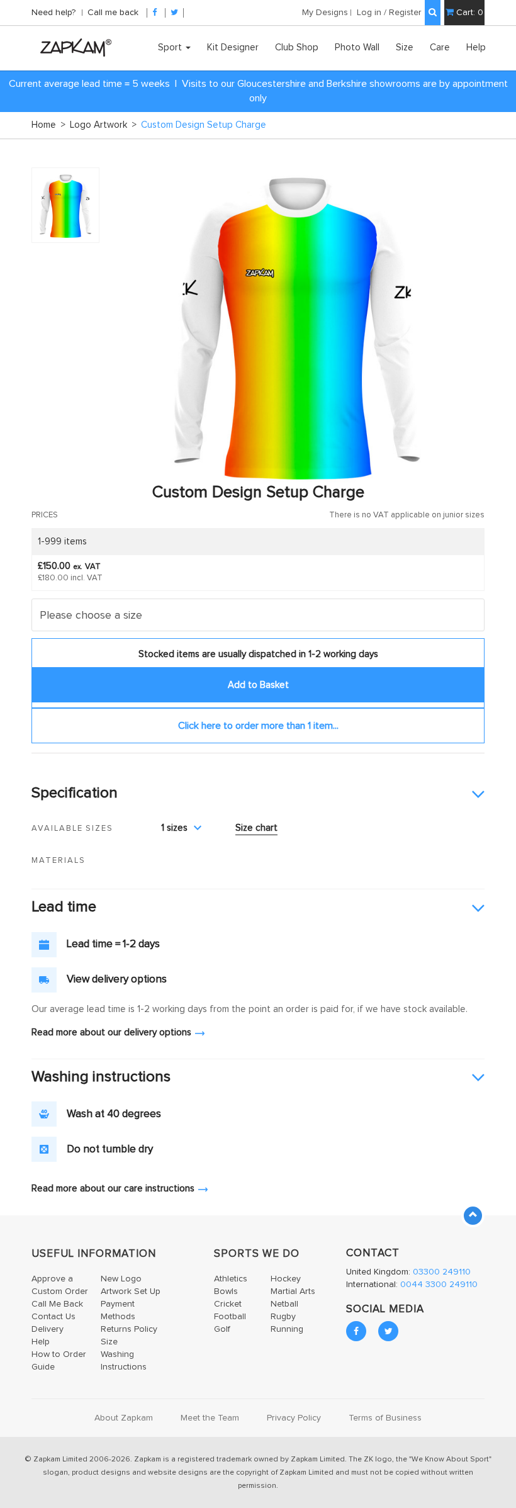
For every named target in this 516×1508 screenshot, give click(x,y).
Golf (222, 1329)
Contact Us (53, 1317)
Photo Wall (357, 47)
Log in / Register (389, 13)
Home (48, 125)
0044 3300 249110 (439, 1285)
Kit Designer (233, 47)
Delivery (47, 1329)
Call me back (112, 13)
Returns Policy (129, 1329)
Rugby (283, 1317)
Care (440, 47)
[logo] (72, 47)
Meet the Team (210, 1418)
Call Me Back (57, 1304)
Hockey (286, 1279)
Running (287, 1329)
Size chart (256, 828)
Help (476, 47)
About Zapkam (123, 1418)
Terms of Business (385, 1418)
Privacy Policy (294, 1418)
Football (230, 1317)
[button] (258, 793)
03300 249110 (442, 1272)
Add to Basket (258, 685)
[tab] (258, 793)
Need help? (54, 13)
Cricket (228, 1304)
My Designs (325, 13)
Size (404, 47)
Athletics (230, 1279)
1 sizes (174, 828)
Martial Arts (293, 1291)
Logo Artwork (103, 125)
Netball (284, 1304)
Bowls (226, 1291)
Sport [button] (171, 47)
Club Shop (296, 47)
